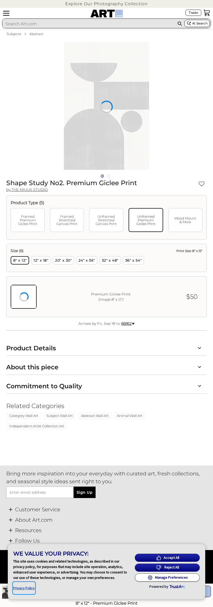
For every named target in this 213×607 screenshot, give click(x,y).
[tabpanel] (106, 280)
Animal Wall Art (129, 416)
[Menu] (6, 13)
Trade (193, 13)
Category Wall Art (23, 416)
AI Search (200, 23)
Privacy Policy (24, 588)
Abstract (36, 34)
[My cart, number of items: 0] (207, 13)
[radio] (20, 260)
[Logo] (106, 13)
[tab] (28, 220)
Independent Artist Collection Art (36, 426)
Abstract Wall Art (95, 416)
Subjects (14, 34)
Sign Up (84, 492)
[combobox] (88, 24)
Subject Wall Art (59, 416)
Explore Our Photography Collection (106, 3)
